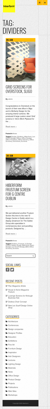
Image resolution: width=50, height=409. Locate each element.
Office (18, 138)
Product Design (14, 379)
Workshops (12, 395)
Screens (24, 141)
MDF (27, 247)
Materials (12, 368)
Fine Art (11, 344)
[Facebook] (8, 270)
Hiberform (28, 136)
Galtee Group (16, 245)
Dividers (20, 136)
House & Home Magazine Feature (18, 290)
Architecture (13, 321)
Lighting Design (14, 364)
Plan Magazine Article (17, 286)
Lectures (11, 360)
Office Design (26, 138)
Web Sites (12, 391)
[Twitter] (12, 270)
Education (12, 337)
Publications (13, 387)
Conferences (13, 325)
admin (10, 99)
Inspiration (12, 352)
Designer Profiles (15, 333)
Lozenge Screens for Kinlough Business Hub (20, 296)
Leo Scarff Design (18, 247)
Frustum (21, 244)
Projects (11, 383)
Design (13, 136)
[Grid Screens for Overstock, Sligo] (20, 62)
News (15, 133)
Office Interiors (23, 139)
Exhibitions (12, 340)
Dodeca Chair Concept (17, 301)
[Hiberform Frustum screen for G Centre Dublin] (20, 168)
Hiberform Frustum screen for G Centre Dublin (18, 191)
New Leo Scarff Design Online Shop (20, 306)
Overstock (16, 141)
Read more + (11, 126)
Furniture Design (15, 348)
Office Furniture (11, 139)
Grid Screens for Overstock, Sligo (19, 89)
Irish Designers (14, 356)
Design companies (15, 329)
